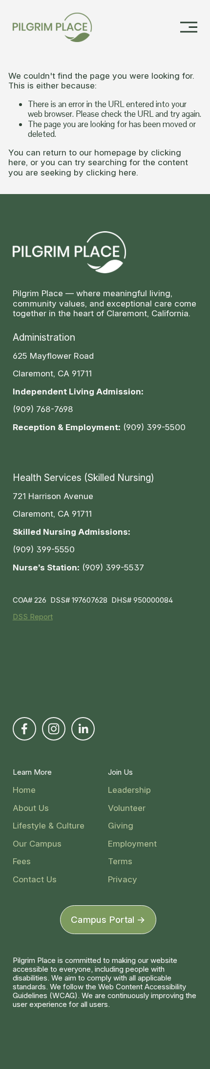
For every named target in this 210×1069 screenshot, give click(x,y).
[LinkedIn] (83, 729)
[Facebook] (24, 729)
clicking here (111, 172)
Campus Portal (103, 919)
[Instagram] (53, 729)
